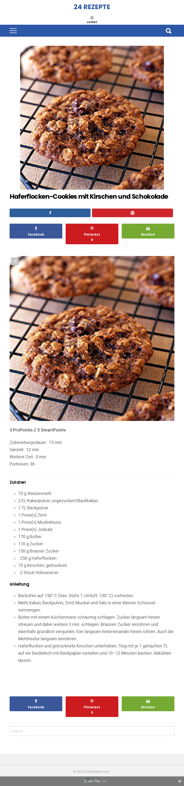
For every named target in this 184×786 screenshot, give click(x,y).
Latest (92, 21)
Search (168, 31)
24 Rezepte (92, 6)
